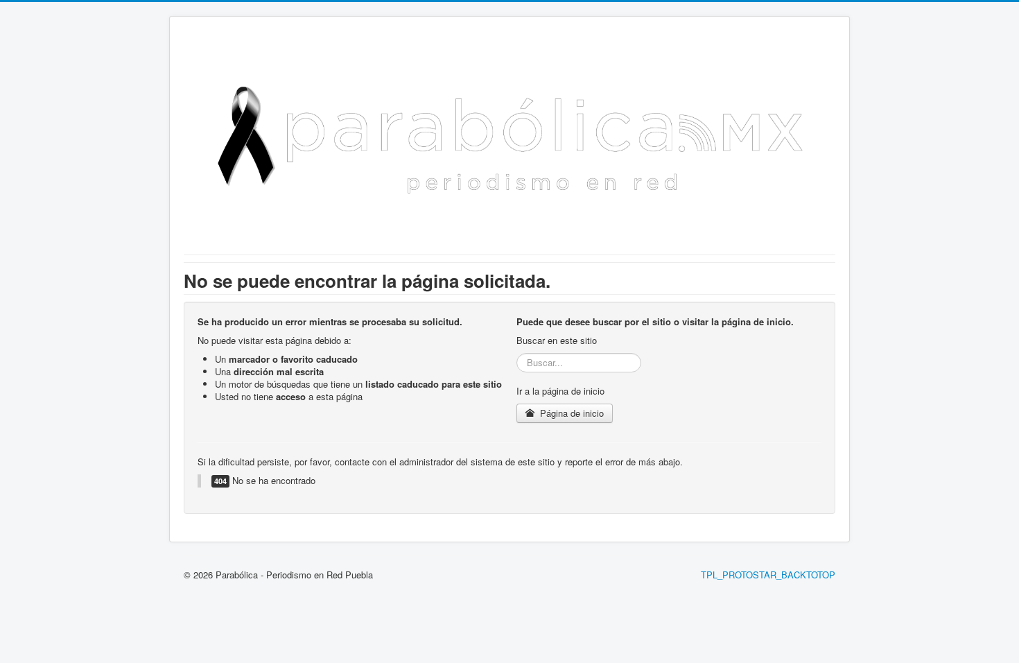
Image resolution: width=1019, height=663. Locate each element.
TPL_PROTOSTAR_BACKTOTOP (768, 574)
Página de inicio (570, 413)
